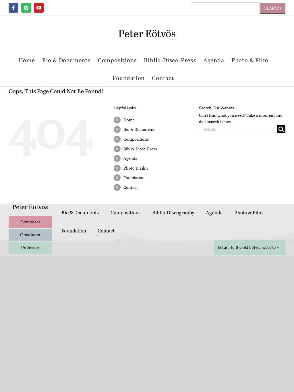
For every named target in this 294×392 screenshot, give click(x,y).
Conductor (30, 235)
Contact (130, 187)
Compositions (136, 139)
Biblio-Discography (173, 212)
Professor (30, 248)
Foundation (134, 177)
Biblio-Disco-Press (140, 149)
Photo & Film (135, 168)
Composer (30, 222)
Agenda (130, 158)
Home (129, 120)
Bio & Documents (139, 129)
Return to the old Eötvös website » (248, 247)
